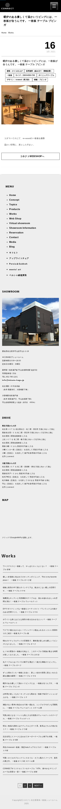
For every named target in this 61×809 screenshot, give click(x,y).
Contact (14, 237)
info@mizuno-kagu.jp (13, 380)
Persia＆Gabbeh (18, 264)
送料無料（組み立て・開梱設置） (39, 71)
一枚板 (9, 75)
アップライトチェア (19, 258)
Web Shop (15, 218)
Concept (14, 200)
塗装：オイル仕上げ (15, 71)
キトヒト (13, 252)
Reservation (16, 232)
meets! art (15, 269)
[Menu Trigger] (54, 6)
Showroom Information (22, 228)
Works (11, 33)
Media (12, 242)
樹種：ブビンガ (40, 80)
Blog (12, 246)
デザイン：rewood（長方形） (19, 80)
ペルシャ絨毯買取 (18, 275)
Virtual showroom (19, 223)
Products (14, 209)
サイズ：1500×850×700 (25, 75)
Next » (38, 785)
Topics (13, 204)
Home (4, 33)
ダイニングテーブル (46, 75)
